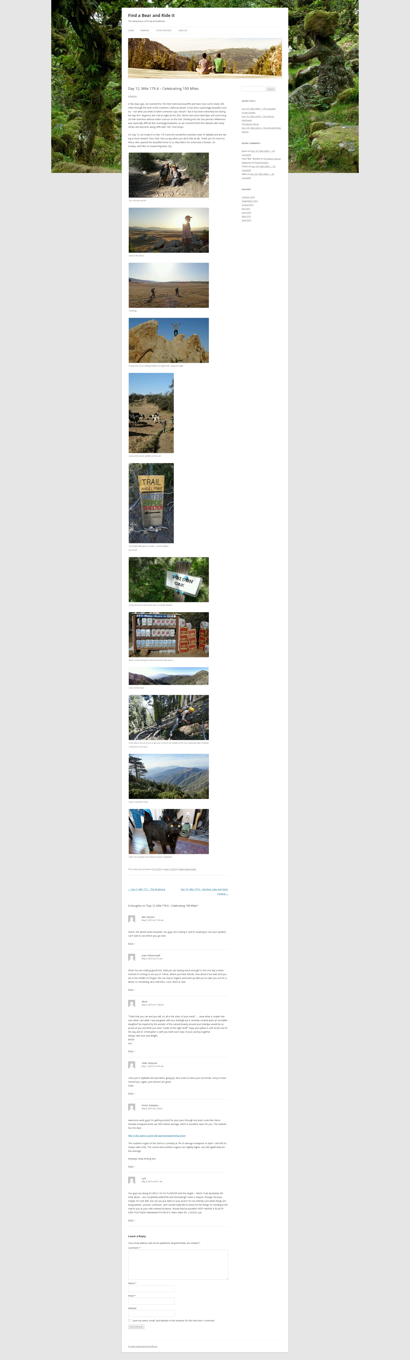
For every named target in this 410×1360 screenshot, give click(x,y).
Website (132, 1308)
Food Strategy (164, 30)
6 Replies (132, 96)
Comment (134, 1247)
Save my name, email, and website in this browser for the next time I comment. (173, 1320)
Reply (131, 943)
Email (132, 1295)
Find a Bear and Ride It (151, 15)
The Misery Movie (250, 124)
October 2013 (248, 197)
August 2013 (248, 204)
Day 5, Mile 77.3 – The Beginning (146, 889)
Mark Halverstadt (187, 869)
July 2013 (246, 208)
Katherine (246, 162)
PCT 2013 (156, 869)
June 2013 (246, 212)
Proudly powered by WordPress (142, 1346)
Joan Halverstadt (151, 955)
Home (131, 30)
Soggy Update (248, 112)
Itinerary (144, 30)
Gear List (183, 30)
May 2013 (246, 216)
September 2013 (250, 201)
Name (132, 1283)
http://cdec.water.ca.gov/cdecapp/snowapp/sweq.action (157, 1135)
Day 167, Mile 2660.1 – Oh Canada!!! (259, 108)
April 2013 (246, 220)
